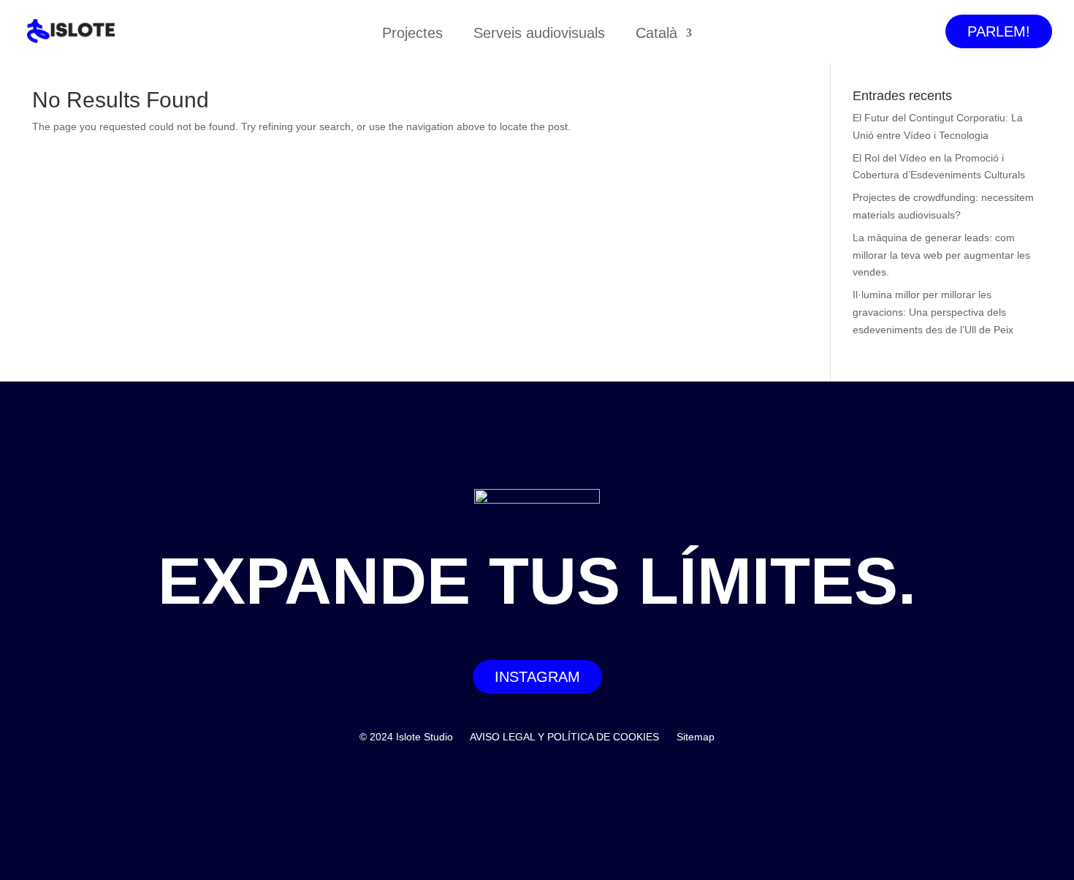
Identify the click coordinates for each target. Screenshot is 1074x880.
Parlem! (998, 31)
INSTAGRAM (537, 677)
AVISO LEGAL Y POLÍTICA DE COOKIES (564, 737)
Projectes (412, 34)
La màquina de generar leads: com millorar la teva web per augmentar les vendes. (941, 255)
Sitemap (696, 737)
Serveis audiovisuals (539, 34)
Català (656, 34)
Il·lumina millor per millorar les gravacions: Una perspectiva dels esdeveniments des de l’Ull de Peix (933, 312)
